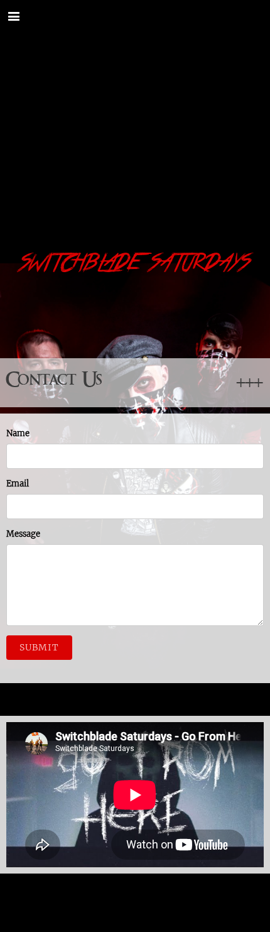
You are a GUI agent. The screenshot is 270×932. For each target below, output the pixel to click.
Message (23, 534)
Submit (39, 647)
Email (17, 483)
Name (18, 433)
